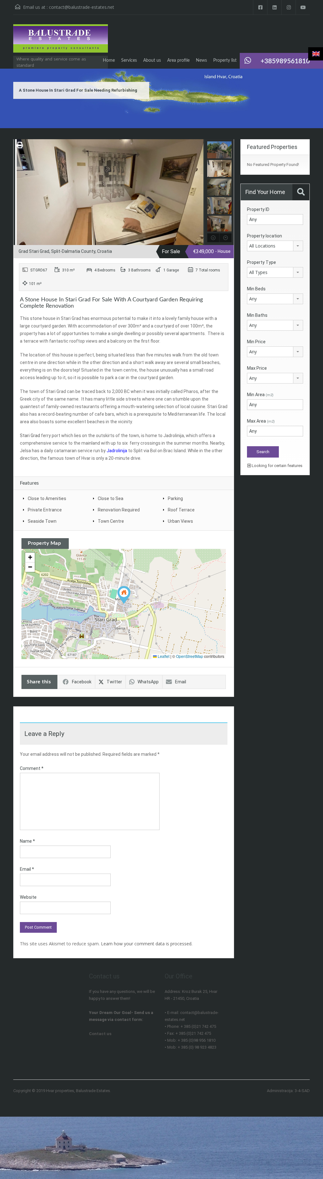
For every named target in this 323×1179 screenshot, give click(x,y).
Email (180, 681)
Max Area (261, 421)
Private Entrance (45, 509)
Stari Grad (30, 435)
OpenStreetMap (189, 656)
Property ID (258, 209)
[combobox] (275, 246)
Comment (32, 768)
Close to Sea (110, 498)
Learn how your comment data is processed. (146, 944)
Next (199, 192)
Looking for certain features (276, 465)
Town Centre (111, 521)
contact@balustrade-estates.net (81, 7)
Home (109, 60)
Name (27, 841)
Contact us (100, 1033)
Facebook (81, 681)
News (201, 60)
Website (28, 897)
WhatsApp (148, 681)
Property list (225, 60)
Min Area (260, 394)
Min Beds (256, 288)
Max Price (257, 368)
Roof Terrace (181, 509)
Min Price (256, 341)
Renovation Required (119, 509)
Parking (175, 498)
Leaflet (163, 656)
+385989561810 (285, 61)
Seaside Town (42, 521)
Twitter (114, 681)
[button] (124, 595)
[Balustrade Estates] (60, 41)
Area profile (178, 60)
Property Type (261, 262)
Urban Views (180, 521)
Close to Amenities (47, 498)
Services (129, 60)
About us (152, 60)
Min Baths (257, 315)
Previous (19, 192)
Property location (264, 235)
